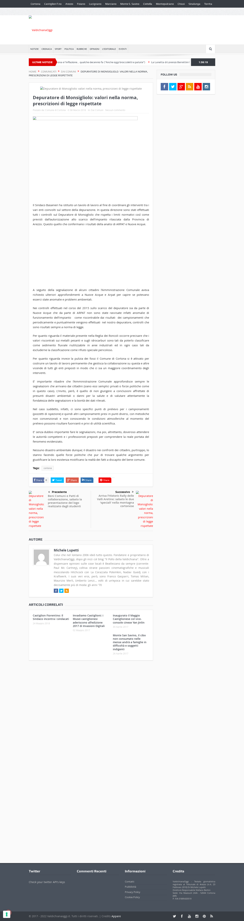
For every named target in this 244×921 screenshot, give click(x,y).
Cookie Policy (132, 897)
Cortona (35, 3)
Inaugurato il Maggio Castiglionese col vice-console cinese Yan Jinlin (128, 619)
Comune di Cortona (55, 110)
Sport (58, 49)
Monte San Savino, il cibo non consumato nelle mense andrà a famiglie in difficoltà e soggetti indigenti (129, 642)
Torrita (208, 3)
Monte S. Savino (129, 3)
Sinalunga (194, 3)
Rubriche (82, 49)
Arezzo (69, 3)
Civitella (147, 3)
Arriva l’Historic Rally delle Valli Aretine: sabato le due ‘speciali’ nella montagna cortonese (115, 501)
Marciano (110, 3)
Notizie (34, 49)
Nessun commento (115, 110)
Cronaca (47, 49)
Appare (116, 916)
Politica (69, 49)
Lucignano (95, 3)
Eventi (123, 49)
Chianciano (37, 11)
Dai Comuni (97, 110)
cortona (48, 468)
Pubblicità (130, 886)
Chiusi (181, 3)
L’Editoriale (109, 49)
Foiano (81, 3)
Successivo (122, 492)
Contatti (129, 881)
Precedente (59, 492)
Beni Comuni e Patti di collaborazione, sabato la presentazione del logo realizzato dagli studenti (65, 501)
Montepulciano (165, 3)
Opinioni (94, 49)
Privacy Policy (132, 892)
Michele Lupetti (66, 550)
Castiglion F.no (53, 3)
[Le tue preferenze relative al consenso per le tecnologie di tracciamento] (6, 914)
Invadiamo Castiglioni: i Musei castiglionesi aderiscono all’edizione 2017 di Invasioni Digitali (89, 621)
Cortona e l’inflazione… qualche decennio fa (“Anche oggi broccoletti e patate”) (86, 62)
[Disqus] (91, 714)
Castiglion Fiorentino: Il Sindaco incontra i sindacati (51, 617)
